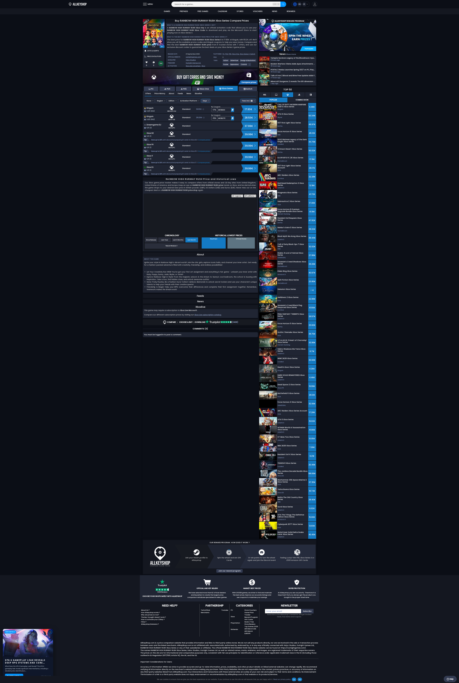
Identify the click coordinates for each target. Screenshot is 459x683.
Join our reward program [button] (229, 571)
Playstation (235, 623)
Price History (159, 93)
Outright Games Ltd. (193, 63)
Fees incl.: (246, 101)
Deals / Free (249, 622)
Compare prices (204, 140)
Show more (291, 54)
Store (149, 101)
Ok (294, 679)
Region (160, 101)
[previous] (145, 46)
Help (451, 679)
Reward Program (251, 617)
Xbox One (235, 54)
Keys (205, 101)
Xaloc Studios (191, 60)
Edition (171, 101)
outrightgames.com (193, 57)
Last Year (164, 240)
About (171, 93)
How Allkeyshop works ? (150, 612)
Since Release (151, 240)
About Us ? (145, 610)
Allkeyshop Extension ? (150, 624)
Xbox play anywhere (193, 66)
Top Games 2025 (251, 626)
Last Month (192, 240)
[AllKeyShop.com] (78, 4)
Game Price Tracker (249, 613)
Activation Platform (188, 101)
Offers (148, 93)
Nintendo (234, 629)
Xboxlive (198, 93)
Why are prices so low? (150, 615)
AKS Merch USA (250, 629)
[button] (314, 4)
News (188, 93)
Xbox (203, 66)
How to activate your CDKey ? (153, 619)
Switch (252, 54)
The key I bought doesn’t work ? (153, 617)
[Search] (283, 4)
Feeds (180, 93)
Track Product (171, 246)
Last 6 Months (178, 240)
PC (224, 54)
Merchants (205, 612)
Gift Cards (248, 619)
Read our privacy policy (282, 679)
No (300, 679)
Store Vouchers (250, 610)
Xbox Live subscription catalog (207, 315)
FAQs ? (143, 622)
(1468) (235, 322)
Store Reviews (249, 624)
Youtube (224, 610)
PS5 (230, 54)
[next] (162, 46)
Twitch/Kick (205, 610)
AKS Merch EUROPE (248, 632)
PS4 (226, 54)
